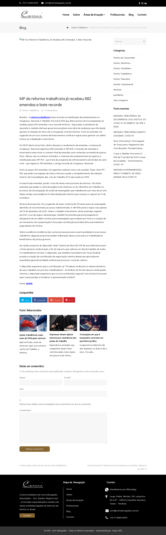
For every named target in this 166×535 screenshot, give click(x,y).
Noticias (117, 89)
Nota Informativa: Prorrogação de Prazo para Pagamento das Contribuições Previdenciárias (128, 144)
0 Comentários (51, 110)
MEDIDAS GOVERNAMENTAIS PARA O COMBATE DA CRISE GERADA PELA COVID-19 (127, 173)
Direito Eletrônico (121, 62)
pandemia (118, 94)
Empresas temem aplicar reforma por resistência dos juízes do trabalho (63, 337)
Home (69, 488)
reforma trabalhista (40, 117)
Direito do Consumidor (124, 57)
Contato (70, 516)
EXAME (29, 283)
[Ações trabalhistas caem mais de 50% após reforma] (33, 323)
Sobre (69, 494)
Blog (68, 511)
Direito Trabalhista (30, 110)
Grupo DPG (117, 530)
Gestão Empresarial (123, 84)
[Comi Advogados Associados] (31, 14)
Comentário (25, 410)
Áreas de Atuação (75, 500)
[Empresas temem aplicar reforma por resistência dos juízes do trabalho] (63, 323)
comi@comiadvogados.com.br (58, 3)
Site (21, 388)
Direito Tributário (121, 78)
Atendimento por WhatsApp (123, 489)
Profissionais (72, 505)
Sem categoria (120, 100)
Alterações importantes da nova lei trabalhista (43, 465)
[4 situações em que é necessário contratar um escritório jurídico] (93, 323)
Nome (22, 377)
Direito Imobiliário (122, 68)
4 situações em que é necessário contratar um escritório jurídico (91, 337)
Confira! (27, 515)
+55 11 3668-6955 (30, 3)
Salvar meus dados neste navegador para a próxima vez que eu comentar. (55, 403)
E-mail (67, 377)
